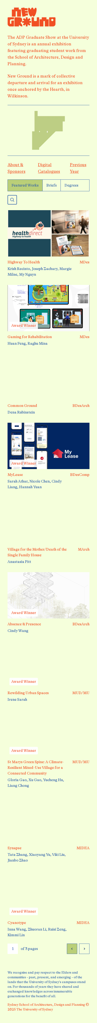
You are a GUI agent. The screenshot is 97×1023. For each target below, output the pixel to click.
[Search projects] (12, 200)
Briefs (51, 185)
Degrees (71, 185)
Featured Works (25, 185)
